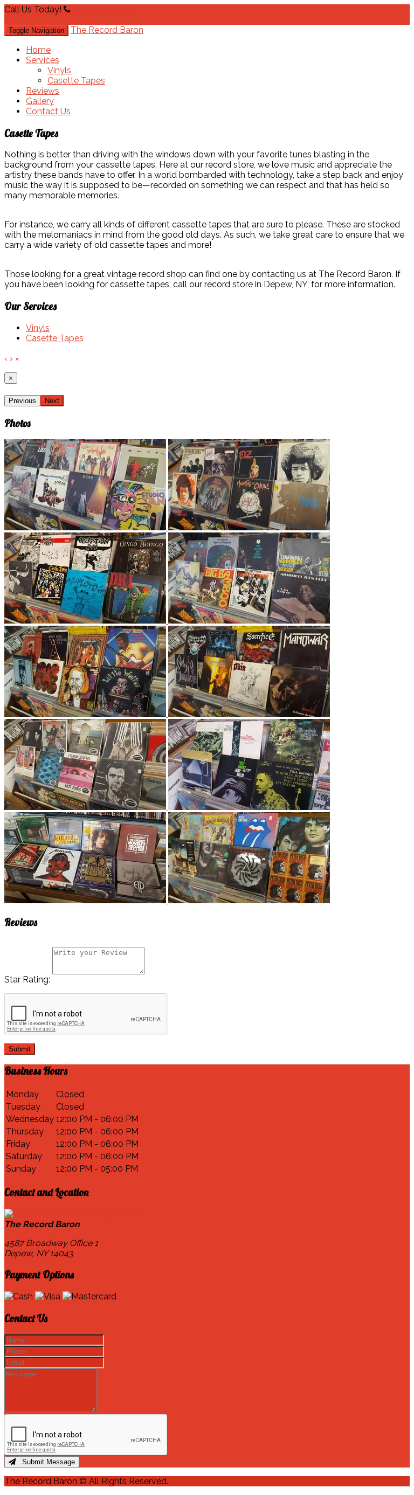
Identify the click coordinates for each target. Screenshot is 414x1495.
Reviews (42, 91)
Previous (22, 401)
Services (42, 60)
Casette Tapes (76, 80)
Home (38, 50)
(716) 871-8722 (102, 9)
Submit (20, 1049)
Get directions (113, 1214)
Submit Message (45, 1462)
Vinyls (59, 70)
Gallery (40, 101)
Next (52, 401)
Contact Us (48, 111)
